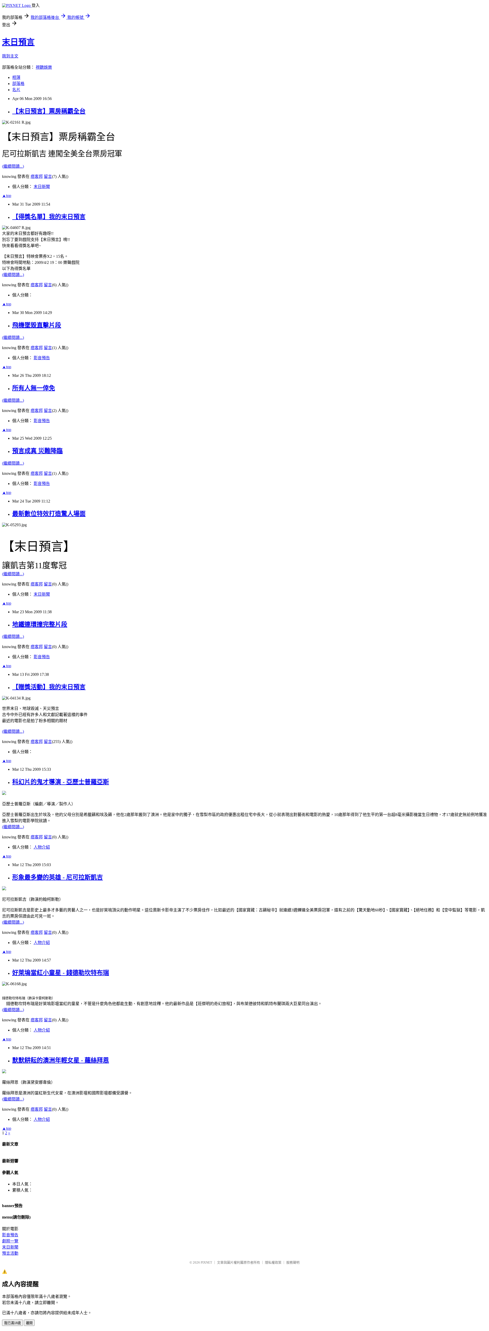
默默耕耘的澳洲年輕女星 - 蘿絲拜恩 (60, 1060)
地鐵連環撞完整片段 (39, 624)
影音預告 (42, 358)
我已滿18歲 (12, 1323)
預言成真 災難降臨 (37, 451)
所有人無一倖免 (33, 388)
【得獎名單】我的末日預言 (49, 216)
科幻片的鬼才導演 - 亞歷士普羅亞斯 (60, 782)
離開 (29, 1323)
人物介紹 (42, 847)
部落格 (18, 83)
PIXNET (206, 1262)
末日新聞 (42, 186)
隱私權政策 (273, 1262)
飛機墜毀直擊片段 (36, 325)
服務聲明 (293, 1262)
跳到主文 (10, 56)
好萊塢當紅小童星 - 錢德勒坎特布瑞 (60, 972)
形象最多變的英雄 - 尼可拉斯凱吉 (57, 877)
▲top (6, 195)
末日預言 (18, 42)
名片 (16, 90)
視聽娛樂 (44, 67)
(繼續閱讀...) (13, 166)
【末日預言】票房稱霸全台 (49, 111)
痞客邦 (37, 176)
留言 (48, 176)
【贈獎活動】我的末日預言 (49, 687)
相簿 (16, 77)
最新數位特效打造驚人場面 (49, 513)
